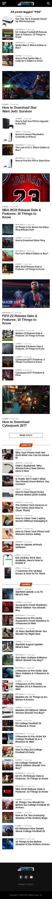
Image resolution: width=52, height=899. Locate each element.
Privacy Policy (26, 884)
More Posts (26, 435)
